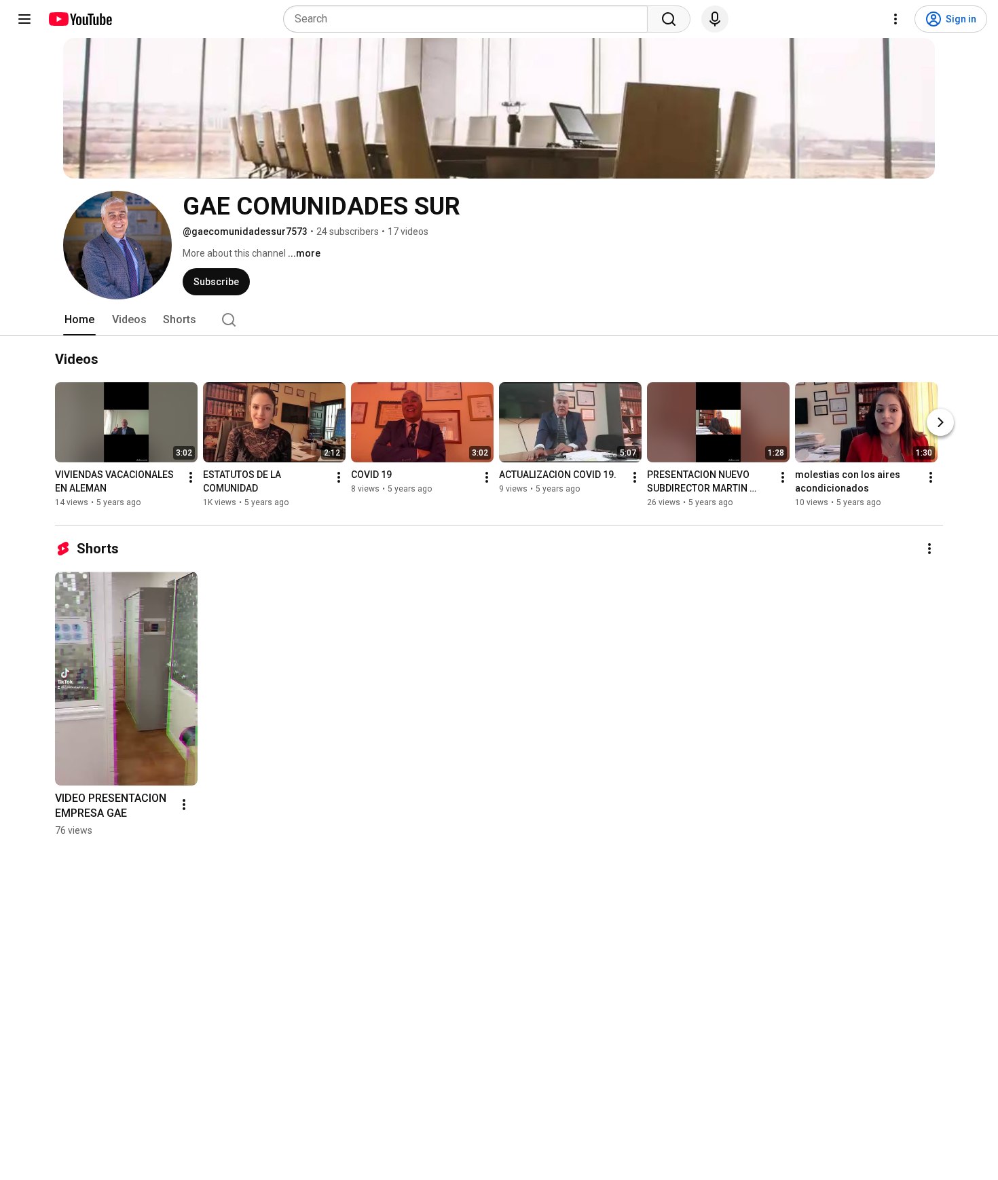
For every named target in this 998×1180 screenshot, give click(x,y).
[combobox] (469, 19)
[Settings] (895, 19)
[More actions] (190, 477)
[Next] (940, 422)
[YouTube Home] (80, 19)
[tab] (79, 319)
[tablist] (499, 319)
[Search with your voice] (714, 19)
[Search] (668, 19)
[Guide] (24, 19)
